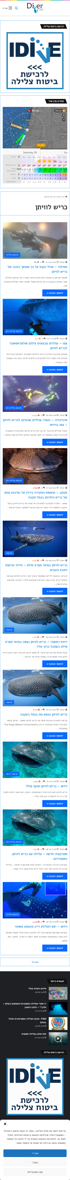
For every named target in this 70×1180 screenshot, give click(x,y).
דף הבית (61, 196)
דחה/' (35, 1162)
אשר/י (35, 1153)
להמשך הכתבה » (55, 293)
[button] (5, 1124)
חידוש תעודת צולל (37, 988)
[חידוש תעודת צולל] (58, 993)
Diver (62, 262)
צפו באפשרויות (35, 1172)
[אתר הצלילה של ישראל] (35, 8)
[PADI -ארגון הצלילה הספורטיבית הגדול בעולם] (58, 1023)
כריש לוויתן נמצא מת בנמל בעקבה (43, 714)
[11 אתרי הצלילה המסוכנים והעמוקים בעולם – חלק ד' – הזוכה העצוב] (58, 1008)
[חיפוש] (16, 9)
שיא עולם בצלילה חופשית (34, 1034)
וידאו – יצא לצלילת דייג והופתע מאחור (41, 926)
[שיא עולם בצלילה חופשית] (58, 1038)
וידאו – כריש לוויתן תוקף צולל (46, 786)
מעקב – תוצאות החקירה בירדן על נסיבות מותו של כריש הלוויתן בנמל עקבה (35, 495)
